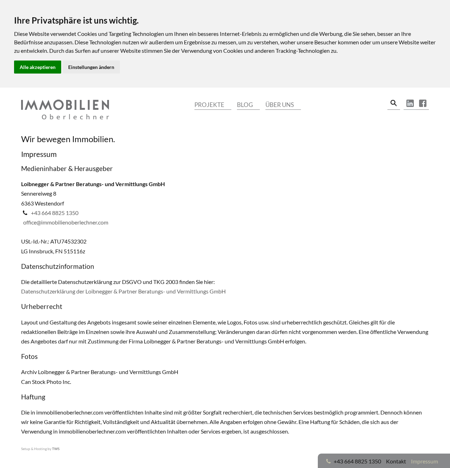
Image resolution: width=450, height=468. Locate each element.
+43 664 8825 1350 (54, 212)
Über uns (279, 104)
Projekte (209, 104)
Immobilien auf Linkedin (410, 103)
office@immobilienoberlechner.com (65, 222)
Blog (245, 104)
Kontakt (396, 461)
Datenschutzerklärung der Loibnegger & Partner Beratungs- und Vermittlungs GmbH (123, 291)
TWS (55, 449)
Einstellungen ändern (91, 67)
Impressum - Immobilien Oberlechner (65, 109)
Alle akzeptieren (38, 67)
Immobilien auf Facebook (422, 103)
